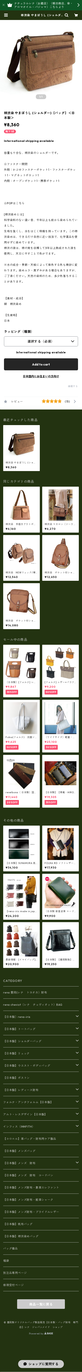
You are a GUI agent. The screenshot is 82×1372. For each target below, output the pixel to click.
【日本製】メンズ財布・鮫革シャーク (28, 1200)
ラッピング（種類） (19, 332)
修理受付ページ (13, 1285)
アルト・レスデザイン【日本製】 (25, 1114)
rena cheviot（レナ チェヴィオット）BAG (32, 1004)
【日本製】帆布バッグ (19, 1224)
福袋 (6, 1260)
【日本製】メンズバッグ (19, 1151)
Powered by (36, 1333)
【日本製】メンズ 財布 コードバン (28, 1175)
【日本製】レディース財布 (21, 1090)
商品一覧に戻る (41, 1304)
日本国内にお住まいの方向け (41, 376)
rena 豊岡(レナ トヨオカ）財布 (25, 992)
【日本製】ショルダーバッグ (22, 1041)
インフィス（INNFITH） (19, 1126)
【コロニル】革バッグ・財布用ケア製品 (29, 1139)
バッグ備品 (10, 1248)
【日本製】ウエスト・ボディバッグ (26, 1065)
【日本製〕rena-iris (16, 1017)
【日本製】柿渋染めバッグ (21, 1236)
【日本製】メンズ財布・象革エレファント (31, 1187)
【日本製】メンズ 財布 (21, 1163)
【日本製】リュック (16, 1053)
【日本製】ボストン (16, 1078)
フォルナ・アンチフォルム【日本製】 (28, 1102)
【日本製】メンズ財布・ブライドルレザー (31, 1212)
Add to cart (41, 364)
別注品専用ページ (15, 1273)
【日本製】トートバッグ (19, 1029)
